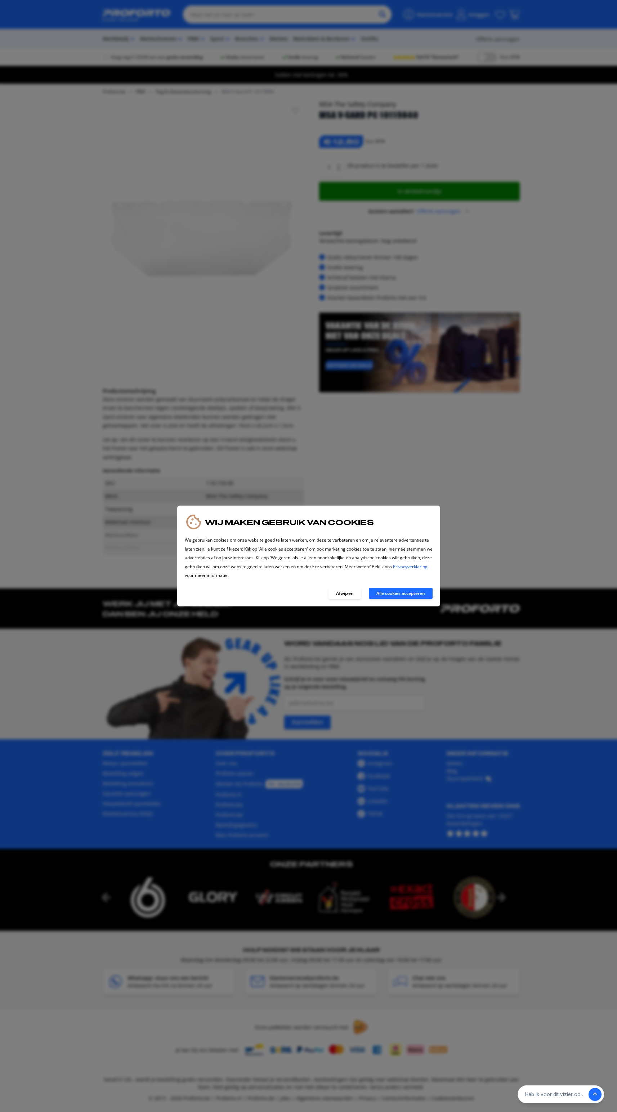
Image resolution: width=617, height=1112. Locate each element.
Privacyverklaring (410, 567)
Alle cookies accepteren (400, 593)
